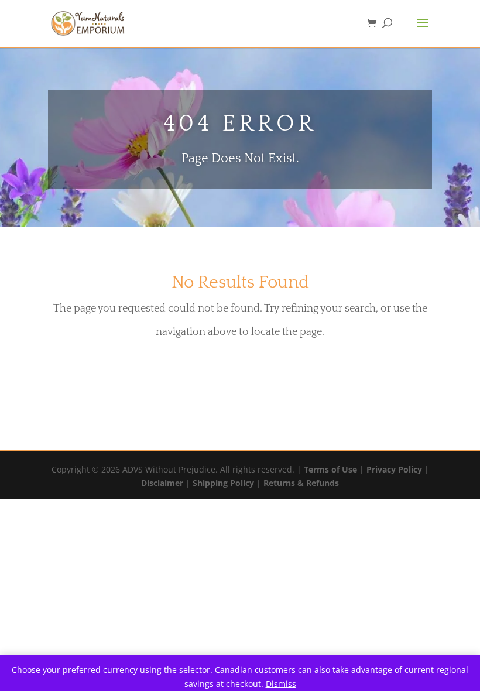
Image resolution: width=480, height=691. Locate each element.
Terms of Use (330, 469)
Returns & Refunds (301, 482)
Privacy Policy (394, 469)
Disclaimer (162, 482)
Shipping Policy (223, 482)
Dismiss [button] (281, 683)
